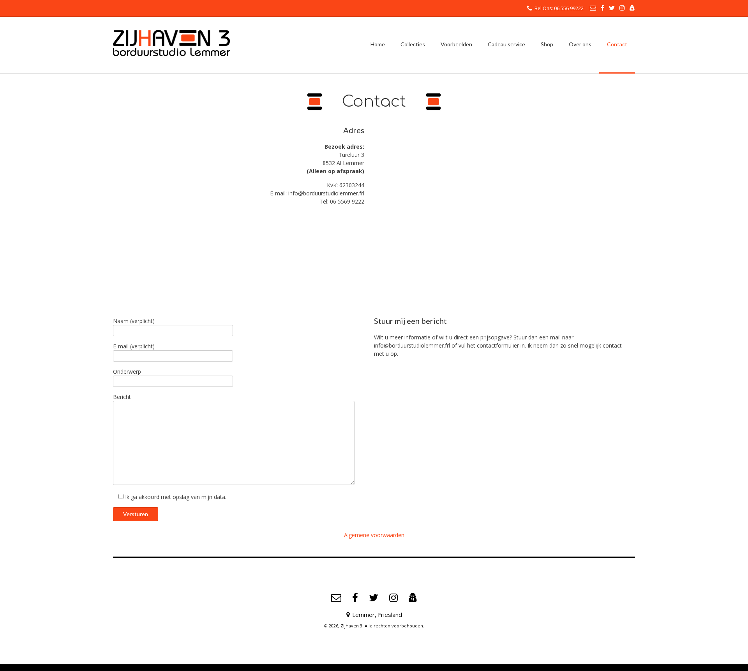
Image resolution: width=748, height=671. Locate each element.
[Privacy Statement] (632, 7)
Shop (547, 44)
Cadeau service (506, 44)
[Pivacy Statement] (413, 598)
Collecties (412, 44)
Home (377, 44)
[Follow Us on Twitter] (612, 7)
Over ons (580, 44)
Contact (617, 44)
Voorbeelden (456, 44)
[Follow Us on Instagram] (622, 7)
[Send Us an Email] (593, 7)
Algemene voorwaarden (374, 535)
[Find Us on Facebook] (602, 7)
